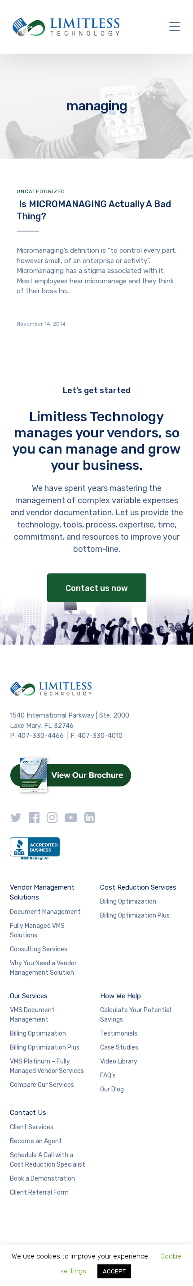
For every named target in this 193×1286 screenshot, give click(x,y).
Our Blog (112, 1089)
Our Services (29, 996)
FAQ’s (108, 1075)
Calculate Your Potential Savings (135, 1014)
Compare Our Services (42, 1085)
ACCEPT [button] (114, 1271)
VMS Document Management (32, 1014)
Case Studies (119, 1047)
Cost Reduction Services (138, 887)
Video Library (118, 1061)
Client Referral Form (39, 1192)
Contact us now (97, 588)
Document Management (45, 912)
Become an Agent (36, 1141)
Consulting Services (38, 949)
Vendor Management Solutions (42, 892)
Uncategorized (41, 191)
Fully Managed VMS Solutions (37, 930)
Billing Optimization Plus (135, 915)
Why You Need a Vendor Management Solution (43, 968)
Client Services (31, 1127)
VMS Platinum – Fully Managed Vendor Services (47, 1066)
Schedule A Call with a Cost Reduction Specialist (47, 1159)
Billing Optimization (128, 901)
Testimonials (118, 1033)
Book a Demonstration (42, 1178)
